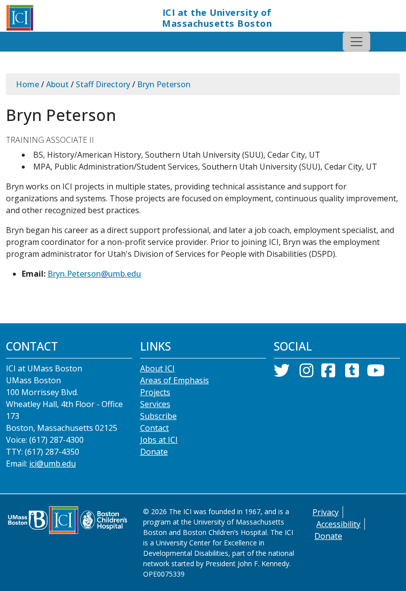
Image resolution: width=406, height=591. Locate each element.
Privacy (325, 512)
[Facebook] (328, 373)
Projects (155, 392)
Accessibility (338, 524)
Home (27, 84)
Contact (154, 427)
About (57, 84)
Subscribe (158, 416)
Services (155, 404)
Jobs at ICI (159, 439)
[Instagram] (306, 373)
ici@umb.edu (52, 463)
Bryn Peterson (164, 84)
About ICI (157, 368)
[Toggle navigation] (356, 42)
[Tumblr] (352, 373)
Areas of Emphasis (174, 380)
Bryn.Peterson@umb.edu (94, 273)
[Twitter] (282, 373)
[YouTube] (376, 373)
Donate (154, 451)
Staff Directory (103, 84)
